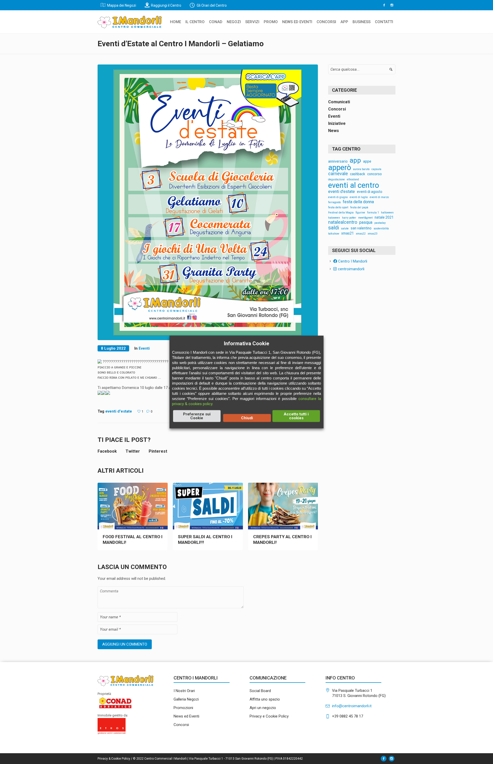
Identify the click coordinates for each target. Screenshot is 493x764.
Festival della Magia (341, 212)
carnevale (338, 174)
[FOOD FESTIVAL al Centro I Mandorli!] (133, 506)
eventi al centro (353, 185)
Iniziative (337, 123)
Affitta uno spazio (265, 699)
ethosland (353, 179)
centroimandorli (350, 269)
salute (345, 228)
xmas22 (361, 233)
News (333, 130)
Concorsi (337, 109)
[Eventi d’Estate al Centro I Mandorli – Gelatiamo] (208, 202)
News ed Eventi (186, 716)
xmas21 (347, 233)
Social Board (260, 690)
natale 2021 (384, 217)
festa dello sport (338, 207)
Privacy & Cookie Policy (114, 758)
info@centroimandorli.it (352, 706)
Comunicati (339, 101)
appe (367, 161)
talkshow (333, 233)
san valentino (361, 228)
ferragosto (334, 202)
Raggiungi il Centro (166, 5)
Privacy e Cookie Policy (269, 716)
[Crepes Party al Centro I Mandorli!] (283, 506)
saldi (333, 227)
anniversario (338, 161)
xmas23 (372, 233)
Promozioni (183, 707)
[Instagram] (392, 5)
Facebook (107, 451)
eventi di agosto (369, 192)
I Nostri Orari (184, 690)
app (355, 160)
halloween (387, 212)
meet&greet (365, 218)
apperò (339, 167)
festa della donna (358, 202)
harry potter (349, 218)
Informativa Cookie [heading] (246, 343)
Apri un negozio (263, 707)
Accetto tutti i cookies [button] (296, 416)
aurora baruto (361, 169)
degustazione (336, 179)
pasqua (365, 222)
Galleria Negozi (186, 699)
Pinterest (158, 451)
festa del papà (359, 207)
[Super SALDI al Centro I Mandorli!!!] (208, 506)
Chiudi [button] (247, 418)
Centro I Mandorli (352, 261)
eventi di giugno (338, 197)
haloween (334, 218)
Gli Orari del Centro (211, 5)
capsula (376, 169)
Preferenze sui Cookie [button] (197, 416)
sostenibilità (381, 228)
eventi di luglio (359, 197)
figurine (360, 212)
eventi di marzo (379, 197)
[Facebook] (384, 5)
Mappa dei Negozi (121, 5)
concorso (374, 174)
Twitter (133, 451)
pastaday (380, 223)
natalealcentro (342, 222)
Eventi (144, 348)
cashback (357, 174)
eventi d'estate (118, 411)
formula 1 (373, 212)
